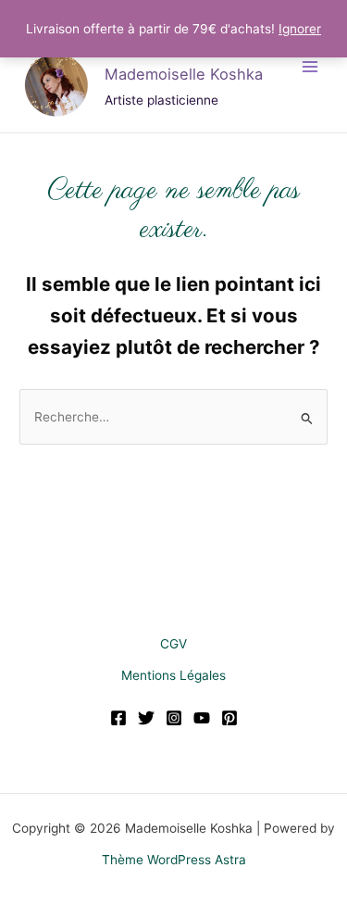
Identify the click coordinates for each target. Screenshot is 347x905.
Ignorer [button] (300, 28)
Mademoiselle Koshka (184, 74)
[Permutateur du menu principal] (310, 66)
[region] (173, 746)
